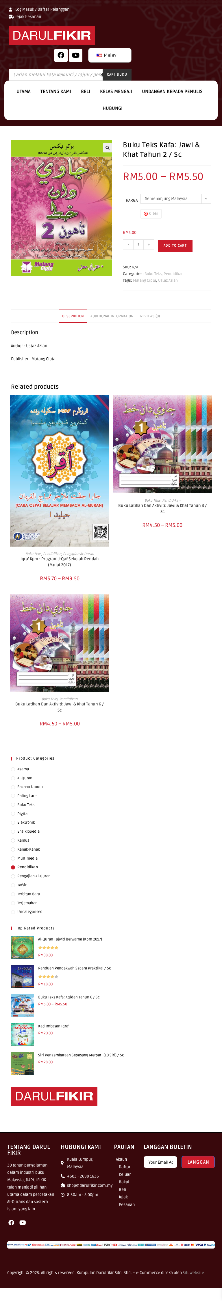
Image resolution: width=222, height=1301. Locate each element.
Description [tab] (73, 316)
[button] (107, 147)
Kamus (23, 840)
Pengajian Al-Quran (78, 554)
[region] (75, 1259)
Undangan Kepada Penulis (172, 91)
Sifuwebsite (193, 1272)
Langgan (199, 1162)
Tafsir (22, 885)
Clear (153, 213)
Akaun (121, 1159)
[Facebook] (61, 55)
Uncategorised (29, 911)
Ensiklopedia (28, 831)
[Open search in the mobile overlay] (70, 75)
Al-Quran (24, 778)
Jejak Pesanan (127, 1201)
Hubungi (113, 108)
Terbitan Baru (28, 894)
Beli (85, 91)
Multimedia (27, 858)
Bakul (124, 1182)
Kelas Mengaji (116, 91)
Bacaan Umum (30, 787)
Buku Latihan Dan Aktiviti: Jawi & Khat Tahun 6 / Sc (59, 707)
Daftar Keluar (125, 1170)
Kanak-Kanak (28, 849)
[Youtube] (22, 1223)
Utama (23, 91)
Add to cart (175, 245)
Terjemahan (27, 903)
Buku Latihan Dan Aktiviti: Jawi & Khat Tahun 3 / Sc (162, 508)
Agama (23, 769)
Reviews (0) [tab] (150, 316)
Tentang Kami (55, 91)
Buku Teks (153, 274)
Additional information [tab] (112, 316)
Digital (23, 813)
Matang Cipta (144, 280)
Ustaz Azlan (168, 280)
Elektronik (26, 822)
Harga (132, 200)
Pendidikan (174, 274)
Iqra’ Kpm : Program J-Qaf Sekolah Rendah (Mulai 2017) (60, 561)
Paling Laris (27, 796)
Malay (109, 55)
